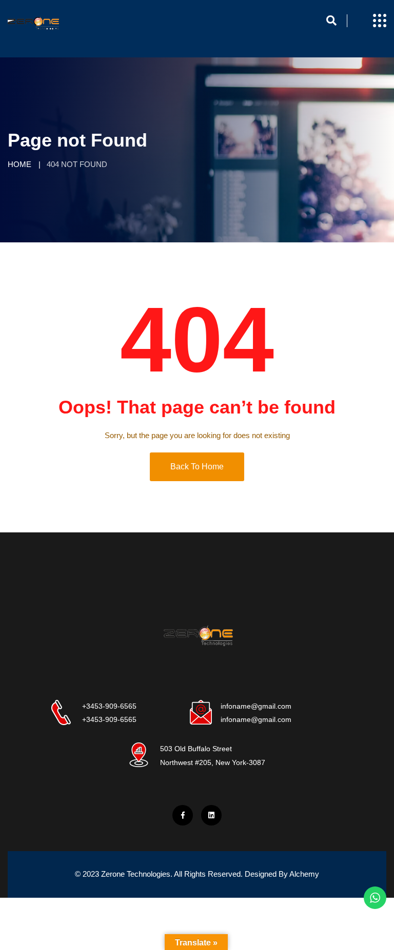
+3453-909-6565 (109, 706)
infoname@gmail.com (256, 706)
